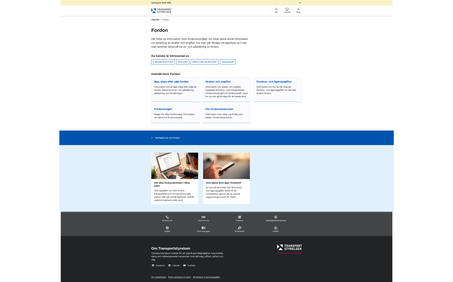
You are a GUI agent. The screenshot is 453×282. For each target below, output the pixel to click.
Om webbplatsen (158, 277)
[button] (276, 10)
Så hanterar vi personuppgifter (206, 277)
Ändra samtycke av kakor (179, 277)
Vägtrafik (155, 19)
